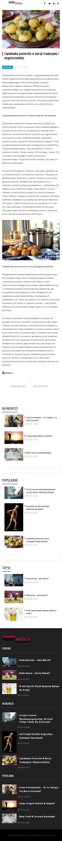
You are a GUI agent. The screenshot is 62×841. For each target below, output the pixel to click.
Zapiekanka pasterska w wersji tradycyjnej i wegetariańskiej (37, 540)
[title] (45, 3)
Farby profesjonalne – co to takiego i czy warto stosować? (41, 419)
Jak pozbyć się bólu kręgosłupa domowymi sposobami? (37, 507)
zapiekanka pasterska (13, 361)
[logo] (16, 639)
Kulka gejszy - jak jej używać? (37, 595)
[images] (13, 421)
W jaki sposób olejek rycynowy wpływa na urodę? (41, 612)
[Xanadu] (15, 2)
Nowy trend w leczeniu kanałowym (38, 452)
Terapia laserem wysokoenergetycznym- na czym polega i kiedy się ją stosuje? (41, 491)
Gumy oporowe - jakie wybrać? (37, 578)
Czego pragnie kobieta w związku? (39, 435)
